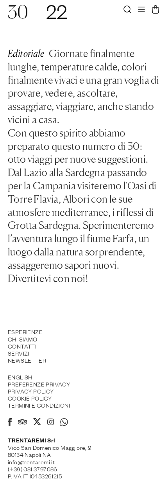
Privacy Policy (31, 390)
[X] (37, 423)
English (20, 376)
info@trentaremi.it (31, 461)
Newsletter (27, 360)
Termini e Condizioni (39, 405)
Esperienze (25, 331)
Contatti (22, 345)
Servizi (18, 353)
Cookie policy (30, 398)
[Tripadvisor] (22, 423)
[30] (17, 15)
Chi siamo (23, 338)
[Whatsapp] (64, 423)
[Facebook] (10, 423)
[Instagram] (50, 422)
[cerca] (127, 11)
